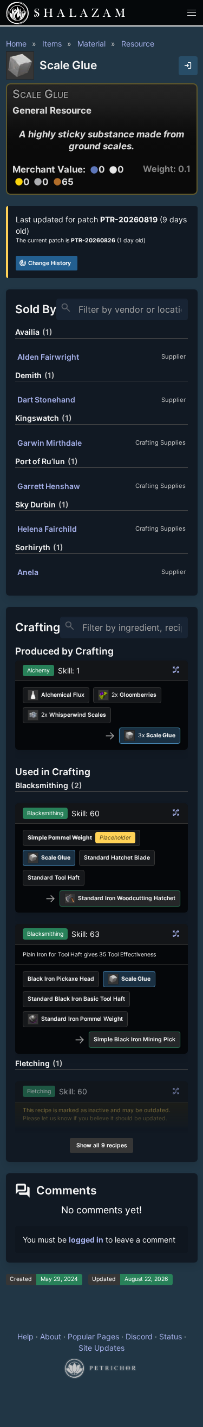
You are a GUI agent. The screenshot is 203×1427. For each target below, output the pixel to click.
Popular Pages (93, 1336)
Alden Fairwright (48, 356)
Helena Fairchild (47, 528)
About (50, 1336)
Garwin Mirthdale (49, 442)
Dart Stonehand (46, 399)
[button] (192, 12)
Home (16, 43)
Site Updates (101, 1347)
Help (25, 1336)
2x (134, 694)
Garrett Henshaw (48, 486)
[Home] (17, 13)
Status (170, 1336)
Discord (139, 1336)
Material (91, 43)
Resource (137, 43)
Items (52, 43)
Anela (27, 572)
